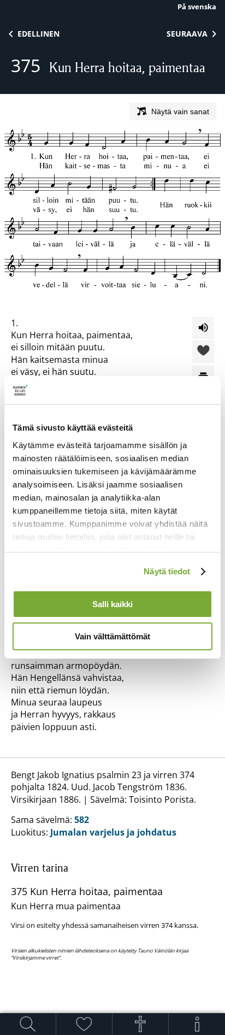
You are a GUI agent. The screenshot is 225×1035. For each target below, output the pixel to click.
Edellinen (38, 33)
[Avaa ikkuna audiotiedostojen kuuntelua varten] (203, 328)
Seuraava (187, 33)
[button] (203, 352)
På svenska (196, 6)
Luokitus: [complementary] (104, 865)
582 (81, 820)
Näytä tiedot (167, 571)
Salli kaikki (112, 604)
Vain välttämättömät (112, 636)
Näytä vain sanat (180, 111)
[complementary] (112, 910)
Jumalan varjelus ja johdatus (113, 832)
